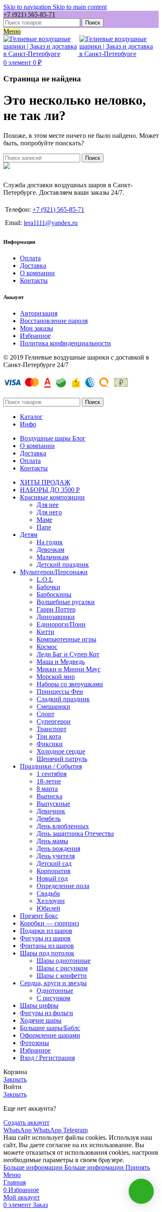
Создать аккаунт (26, 1122)
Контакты (34, 280)
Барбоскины (54, 594)
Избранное (35, 335)
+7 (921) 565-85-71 (29, 14)
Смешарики (53, 706)
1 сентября (51, 773)
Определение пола (63, 885)
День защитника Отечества (75, 833)
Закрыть (15, 1079)
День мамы (52, 841)
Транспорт (51, 728)
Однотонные (55, 990)
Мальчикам (53, 557)
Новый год (52, 878)
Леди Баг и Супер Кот (68, 654)
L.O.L (45, 579)
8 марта (47, 788)
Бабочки (48, 586)
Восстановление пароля (54, 320)
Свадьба (48, 893)
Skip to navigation (28, 6)
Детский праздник (63, 564)
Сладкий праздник (63, 699)
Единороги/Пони (61, 624)
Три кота (49, 736)
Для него (49, 512)
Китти (45, 631)
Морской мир (56, 676)
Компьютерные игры (66, 639)
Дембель (49, 818)
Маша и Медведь (61, 661)
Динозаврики (56, 616)
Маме (44, 519)
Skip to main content (80, 6)
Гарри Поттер (56, 609)
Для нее (48, 504)
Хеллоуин (51, 900)
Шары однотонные (64, 960)
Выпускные (53, 803)
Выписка (49, 796)
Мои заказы (36, 328)
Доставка (33, 265)
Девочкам (50, 549)
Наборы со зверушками (70, 684)
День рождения (58, 848)
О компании (37, 273)
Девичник (51, 811)
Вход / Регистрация (47, 1057)
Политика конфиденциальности (65, 343)
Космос (47, 646)
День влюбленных (63, 826)
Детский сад (54, 863)
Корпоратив (54, 870)
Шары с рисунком (62, 968)
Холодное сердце (61, 751)
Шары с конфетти (62, 975)
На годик (50, 542)
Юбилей (48, 908)
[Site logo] (41, 53)
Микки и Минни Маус (69, 669)
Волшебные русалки (66, 601)
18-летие (49, 781)
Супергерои (54, 721)
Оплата (30, 258)
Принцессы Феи (60, 691)
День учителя (56, 855)
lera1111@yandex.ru (51, 222)
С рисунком (53, 997)
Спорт (45, 713)
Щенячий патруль (62, 758)
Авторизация (38, 313)
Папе (44, 527)
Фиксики (50, 743)
